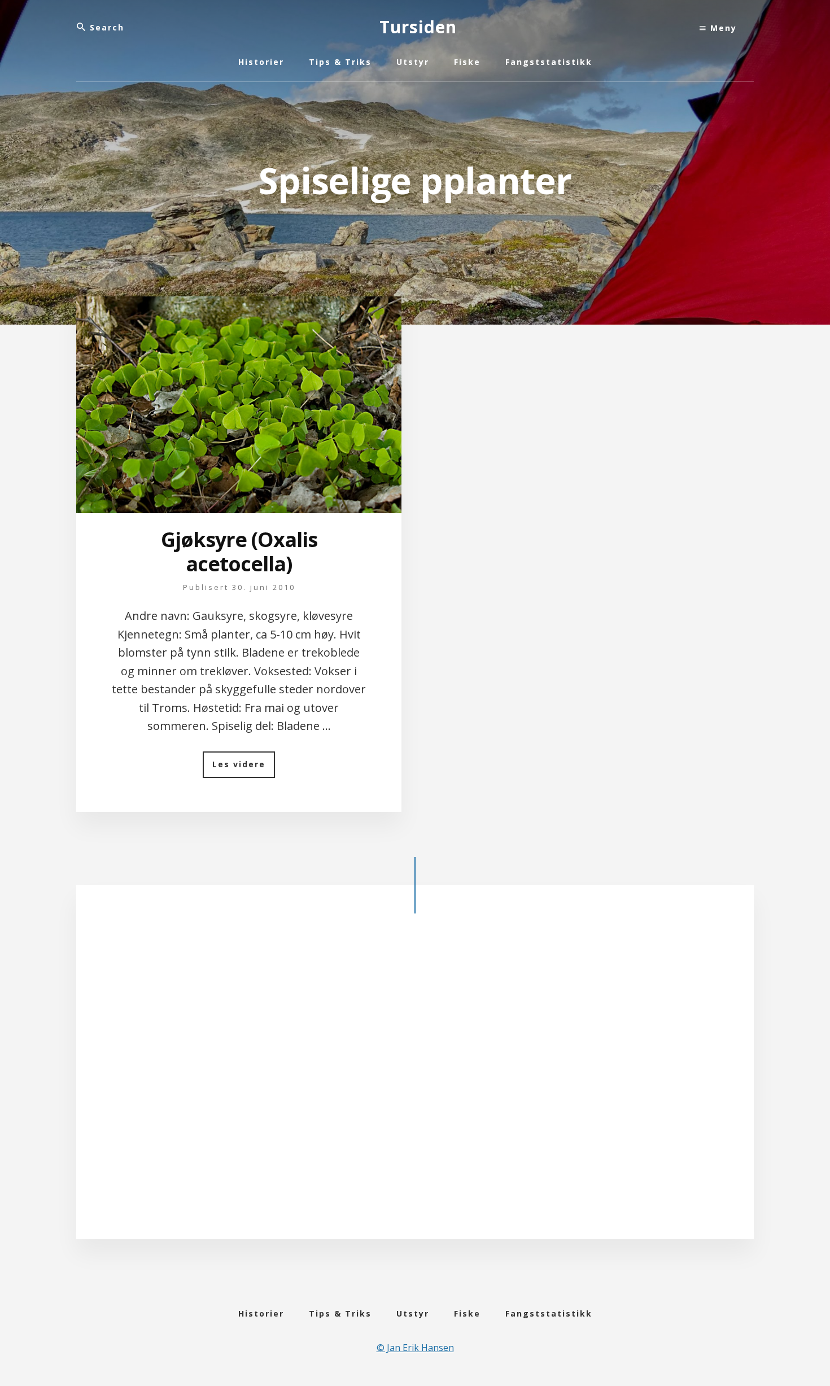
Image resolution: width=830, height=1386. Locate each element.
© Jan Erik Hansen (415, 1347)
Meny (722, 28)
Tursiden (418, 26)
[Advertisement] (415, 1086)
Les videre (243, 768)
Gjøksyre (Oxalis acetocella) (239, 552)
